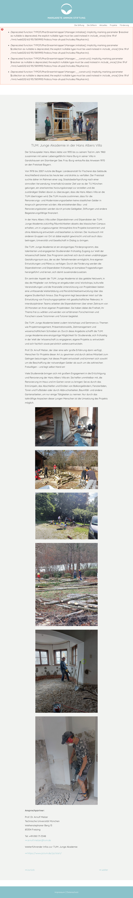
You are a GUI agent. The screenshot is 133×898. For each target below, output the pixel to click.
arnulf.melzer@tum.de (39, 840)
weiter (105, 869)
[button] (0, 24)
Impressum (60, 892)
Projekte (113, 25)
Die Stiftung (79, 25)
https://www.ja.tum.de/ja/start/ (44, 853)
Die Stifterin (92, 25)
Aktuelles (103, 25)
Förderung (124, 25)
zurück (31, 869)
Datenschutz (72, 892)
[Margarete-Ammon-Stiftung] (66, 18)
